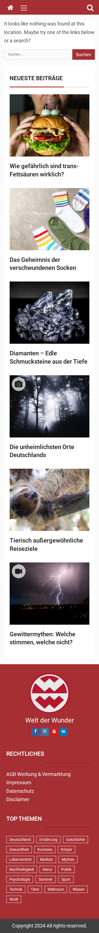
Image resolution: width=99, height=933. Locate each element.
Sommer (45, 879)
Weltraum (56, 889)
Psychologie (19, 879)
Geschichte (75, 839)
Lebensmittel (20, 859)
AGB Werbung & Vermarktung (38, 774)
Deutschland (20, 839)
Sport (66, 879)
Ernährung (48, 839)
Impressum (18, 782)
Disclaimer (17, 799)
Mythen (68, 859)
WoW (13, 899)
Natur (48, 869)
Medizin (46, 859)
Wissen (79, 889)
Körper (66, 849)
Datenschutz (20, 791)
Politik (66, 869)
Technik (15, 889)
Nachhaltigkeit (21, 869)
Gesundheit (19, 849)
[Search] (90, 7)
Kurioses (44, 849)
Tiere (35, 889)
